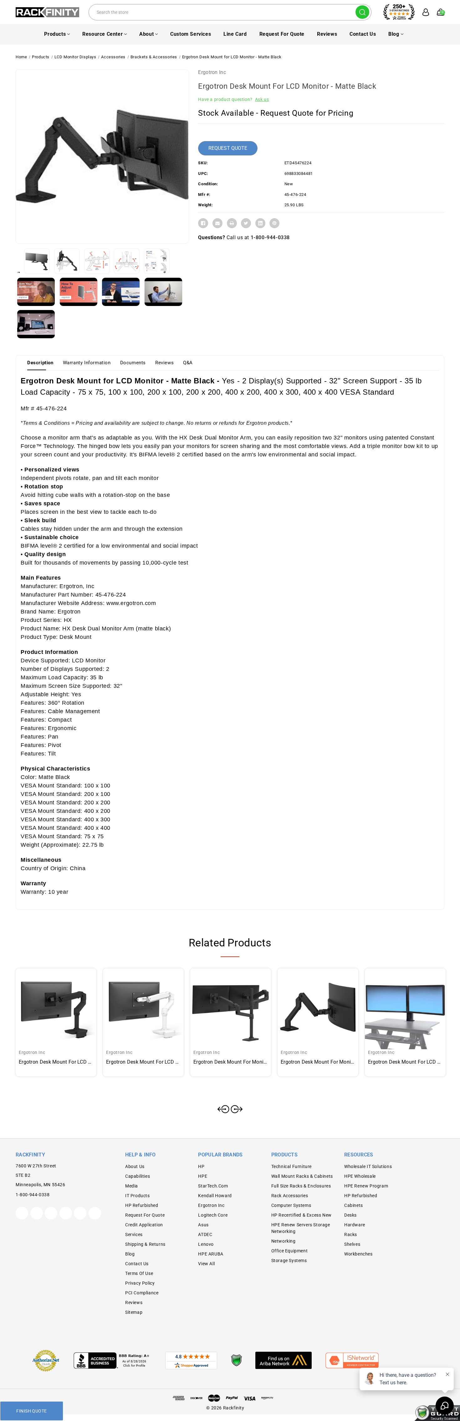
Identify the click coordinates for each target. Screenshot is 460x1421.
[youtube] (80, 1213)
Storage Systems (289, 1260)
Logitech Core (212, 1215)
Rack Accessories (289, 1195)
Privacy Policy (140, 1283)
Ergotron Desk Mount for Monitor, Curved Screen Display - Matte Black (318, 1062)
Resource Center (102, 34)
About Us (135, 1166)
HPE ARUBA (210, 1253)
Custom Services (190, 34)
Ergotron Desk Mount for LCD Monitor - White (143, 1062)
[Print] (232, 223)
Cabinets (353, 1205)
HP (201, 1166)
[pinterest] (51, 1213)
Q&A (188, 363)
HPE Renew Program (366, 1185)
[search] (362, 12)
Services (134, 1234)
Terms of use (139, 1273)
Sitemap (133, 1312)
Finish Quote (31, 1410)
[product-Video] (36, 291)
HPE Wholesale (360, 1176)
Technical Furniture (291, 1166)
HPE (202, 1176)
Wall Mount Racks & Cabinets (302, 1176)
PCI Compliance (141, 1292)
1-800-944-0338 (270, 237)
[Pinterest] (274, 223)
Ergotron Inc (212, 72)
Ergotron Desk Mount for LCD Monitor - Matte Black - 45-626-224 (56, 1062)
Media (131, 1185)
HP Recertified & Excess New (301, 1215)
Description (40, 363)
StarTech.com (213, 1185)
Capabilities (137, 1176)
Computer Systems (291, 1205)
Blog (393, 34)
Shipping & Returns (145, 1244)
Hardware (354, 1224)
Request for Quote (281, 34)
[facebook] (36, 1213)
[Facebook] (203, 223)
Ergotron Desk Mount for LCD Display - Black (405, 1062)
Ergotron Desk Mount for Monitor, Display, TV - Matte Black (230, 1062)
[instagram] (65, 1213)
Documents (133, 363)
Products (55, 34)
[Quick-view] (48, 999)
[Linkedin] (260, 223)
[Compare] (63, 999)
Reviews (327, 34)
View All (206, 1263)
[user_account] (422, 12)
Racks (350, 1234)
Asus (203, 1224)
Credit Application (144, 1224)
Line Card (235, 34)
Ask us (262, 99)
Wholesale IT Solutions (368, 1166)
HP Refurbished (141, 1205)
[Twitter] (246, 223)
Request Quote (227, 148)
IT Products (137, 1195)
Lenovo (206, 1244)
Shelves (352, 1244)
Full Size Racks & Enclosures (301, 1185)
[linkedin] (95, 1213)
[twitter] (22, 1213)
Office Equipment (289, 1250)
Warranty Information (87, 363)
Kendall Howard (215, 1195)
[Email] (217, 223)
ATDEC (205, 1234)
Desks (350, 1215)
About (146, 34)
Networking (283, 1241)
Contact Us (363, 34)
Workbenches (358, 1253)
